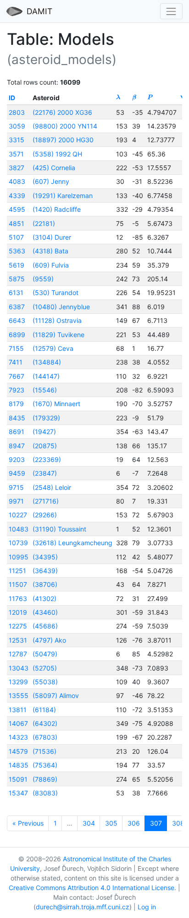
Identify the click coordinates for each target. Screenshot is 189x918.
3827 (16, 168)
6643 (17, 320)
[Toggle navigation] (171, 11)
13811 (18, 710)
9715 (16, 487)
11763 (18, 598)
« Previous (28, 823)
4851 (16, 223)
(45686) (45, 626)
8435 (17, 418)
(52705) (45, 668)
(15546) (45, 390)
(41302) (44, 598)
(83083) (45, 793)
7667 (16, 376)
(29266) (45, 515)
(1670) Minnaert (56, 404)
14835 (18, 765)
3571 (16, 154)
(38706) (45, 584)
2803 (17, 112)
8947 (17, 446)
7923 (16, 390)
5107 (16, 237)
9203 (17, 459)
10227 (18, 515)
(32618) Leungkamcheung (72, 543)
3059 (17, 126)
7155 (16, 348)
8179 (16, 404)
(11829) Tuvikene (58, 334)
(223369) (47, 459)
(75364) (45, 765)
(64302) (45, 723)
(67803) (45, 737)
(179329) (46, 418)
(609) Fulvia (51, 265)
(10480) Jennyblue (61, 307)
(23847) (45, 473)
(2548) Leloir (52, 487)
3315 (16, 140)
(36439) (45, 570)
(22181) (44, 223)
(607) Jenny (51, 181)
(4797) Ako (49, 640)
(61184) (44, 710)
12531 (18, 640)
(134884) (47, 362)
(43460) (45, 612)
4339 (17, 195)
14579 (18, 751)
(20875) (45, 446)
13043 (18, 668)
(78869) (45, 779)
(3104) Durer (52, 237)
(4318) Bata (50, 251)
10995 (18, 557)
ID (12, 98)
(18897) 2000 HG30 (63, 140)
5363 (17, 251)
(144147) (46, 376)
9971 (16, 501)
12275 (18, 626)
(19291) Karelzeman (63, 195)
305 (111, 823)
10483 (18, 529)
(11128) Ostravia (57, 320)
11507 (18, 584)
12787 (18, 654)
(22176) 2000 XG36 (62, 112)
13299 (18, 682)
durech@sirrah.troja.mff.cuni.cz (82, 907)
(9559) (43, 279)
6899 (17, 334)
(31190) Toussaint (59, 529)
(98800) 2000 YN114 (65, 126)
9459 (17, 473)
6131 (16, 292)
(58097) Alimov (56, 695)
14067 (18, 723)
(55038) (45, 682)
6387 (17, 307)
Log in (147, 907)
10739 (18, 543)
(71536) (44, 751)
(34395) (45, 557)
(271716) (46, 501)
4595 (17, 209)
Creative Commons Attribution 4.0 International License (91, 887)
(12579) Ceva (53, 348)
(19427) (44, 431)
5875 (17, 279)
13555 (18, 695)
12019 (18, 612)
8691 (16, 431)
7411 (15, 362)
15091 (18, 779)
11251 (17, 570)
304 (89, 823)
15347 (18, 793)
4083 (17, 181)
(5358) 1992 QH (57, 154)
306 (134, 823)
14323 (18, 737)
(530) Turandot (55, 292)
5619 (16, 265)
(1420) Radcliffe (57, 209)
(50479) (45, 654)
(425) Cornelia (54, 168)
